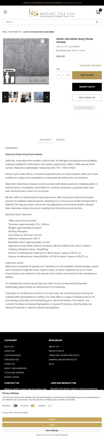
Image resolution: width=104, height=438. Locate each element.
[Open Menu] (5, 12)
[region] (26, 97)
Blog (51, 364)
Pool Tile (9, 346)
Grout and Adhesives (15, 368)
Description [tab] (45, 139)
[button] (13, 97)
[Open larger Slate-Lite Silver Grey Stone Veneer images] (26, 63)
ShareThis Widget (84, 108)
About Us (54, 346)
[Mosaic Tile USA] (51, 12)
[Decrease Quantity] (58, 75)
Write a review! (79, 50)
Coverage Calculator (90, 65)
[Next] (46, 97)
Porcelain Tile (11, 359)
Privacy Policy (56, 351)
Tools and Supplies (14, 372)
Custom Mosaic (12, 355)
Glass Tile (9, 351)
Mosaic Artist (11, 377)
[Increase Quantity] (68, 75)
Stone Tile (9, 364)
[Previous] (5, 97)
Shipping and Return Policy (63, 359)
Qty (58, 69)
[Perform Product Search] (97, 22)
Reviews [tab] (60, 139)
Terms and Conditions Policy (64, 355)
